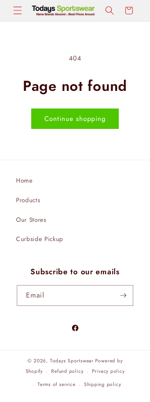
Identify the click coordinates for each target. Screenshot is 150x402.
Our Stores (31, 219)
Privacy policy (108, 371)
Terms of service (56, 384)
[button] (17, 10)
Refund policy (67, 371)
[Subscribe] (123, 295)
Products (28, 200)
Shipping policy (102, 384)
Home (24, 180)
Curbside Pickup (39, 239)
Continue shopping (75, 118)
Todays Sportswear (72, 360)
